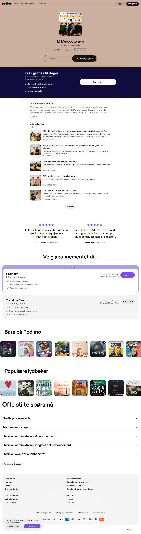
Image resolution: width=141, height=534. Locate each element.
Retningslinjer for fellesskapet (80, 489)
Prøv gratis (132, 4)
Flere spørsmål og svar (12, 464)
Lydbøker (29, 3)
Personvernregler (98, 513)
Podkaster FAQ (74, 486)
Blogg (7, 486)
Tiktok (70, 499)
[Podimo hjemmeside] (7, 3)
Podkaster (18, 3)
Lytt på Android (12, 499)
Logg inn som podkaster (78, 482)
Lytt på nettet (11, 502)
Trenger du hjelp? (12, 489)
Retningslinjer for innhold (64, 513)
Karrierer (9, 482)
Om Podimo (41, 3)
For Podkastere (74, 478)
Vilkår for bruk (83, 513)
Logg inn (120, 4)
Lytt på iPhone (11, 495)
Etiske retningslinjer (43, 513)
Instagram (71, 495)
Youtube (70, 502)
